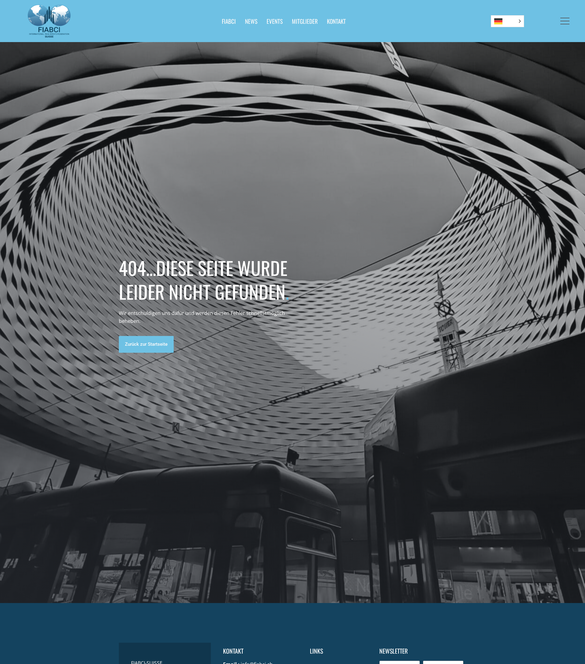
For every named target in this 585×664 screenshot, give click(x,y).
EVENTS (275, 21)
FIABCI (229, 21)
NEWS (251, 21)
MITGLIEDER (305, 21)
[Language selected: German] (507, 21)
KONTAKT (336, 21)
